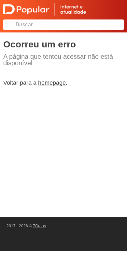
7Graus (39, 226)
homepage (52, 83)
